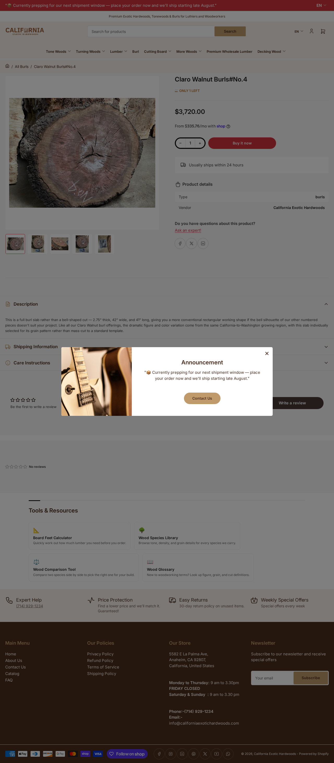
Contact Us (202, 398)
